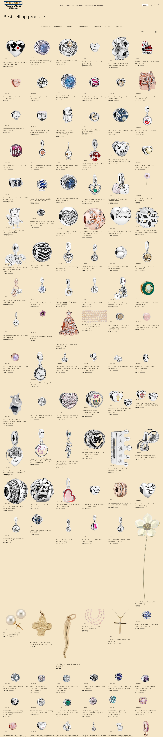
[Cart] (158, 5)
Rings (107, 26)
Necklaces (83, 26)
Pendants (97, 26)
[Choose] (25, 628)
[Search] (151, 5)
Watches (118, 26)
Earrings (58, 26)
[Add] (51, 56)
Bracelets (45, 26)
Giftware (70, 26)
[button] (151, 32)
